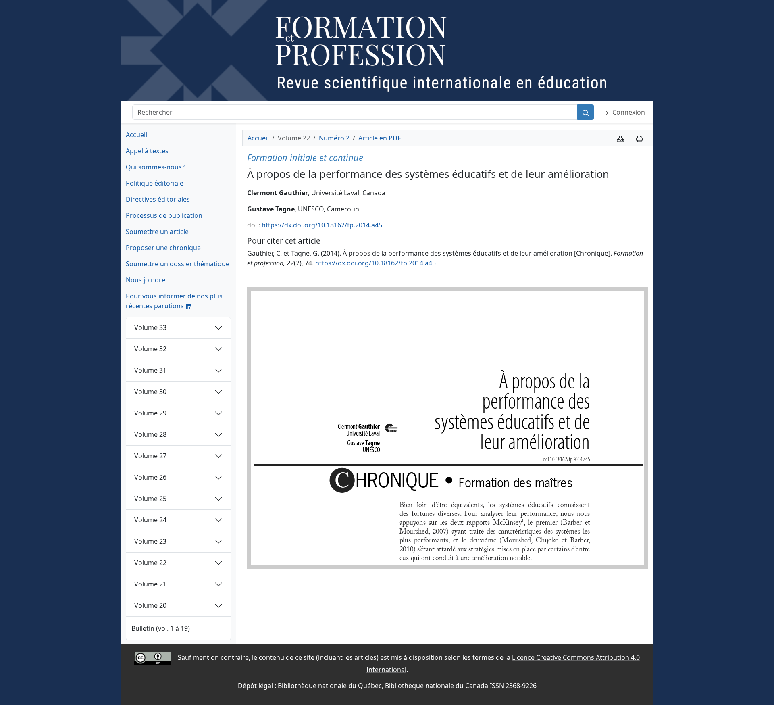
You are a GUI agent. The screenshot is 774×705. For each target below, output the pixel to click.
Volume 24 (150, 519)
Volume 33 (150, 327)
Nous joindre (145, 279)
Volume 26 (150, 477)
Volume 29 (150, 413)
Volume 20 (150, 605)
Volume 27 (150, 455)
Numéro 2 (334, 137)
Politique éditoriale (154, 183)
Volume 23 (150, 541)
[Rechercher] (585, 112)
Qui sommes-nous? (155, 167)
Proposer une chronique (163, 247)
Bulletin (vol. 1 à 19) (160, 628)
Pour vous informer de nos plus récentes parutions (174, 301)
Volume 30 (150, 391)
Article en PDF (379, 137)
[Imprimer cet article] (639, 138)
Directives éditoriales (158, 199)
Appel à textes (147, 150)
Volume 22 (150, 562)
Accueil (136, 134)
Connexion (628, 112)
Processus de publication (164, 215)
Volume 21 (150, 584)
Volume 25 (150, 498)
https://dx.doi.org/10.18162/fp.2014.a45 (322, 225)
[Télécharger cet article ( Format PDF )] (620, 138)
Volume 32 (150, 348)
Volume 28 (150, 434)
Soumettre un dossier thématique (177, 263)
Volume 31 (150, 370)
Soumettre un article (157, 231)
